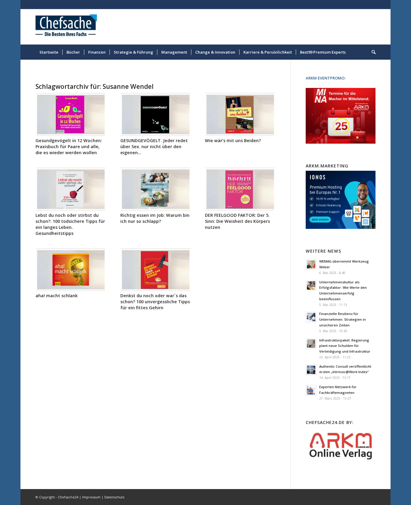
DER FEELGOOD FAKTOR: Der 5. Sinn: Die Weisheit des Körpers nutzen (237, 221)
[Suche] (371, 52)
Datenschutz (114, 497)
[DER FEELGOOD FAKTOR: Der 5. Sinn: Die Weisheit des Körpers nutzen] (240, 189)
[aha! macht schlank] (71, 269)
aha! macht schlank (57, 295)
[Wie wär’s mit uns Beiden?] (240, 114)
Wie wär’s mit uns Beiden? (233, 140)
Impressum (91, 497)
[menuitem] (49, 52)
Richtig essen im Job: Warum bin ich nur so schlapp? (155, 218)
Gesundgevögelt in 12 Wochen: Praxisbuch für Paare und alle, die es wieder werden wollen (69, 146)
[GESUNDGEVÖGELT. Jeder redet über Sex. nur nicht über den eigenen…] (155, 114)
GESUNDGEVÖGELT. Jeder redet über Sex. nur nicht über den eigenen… (154, 146)
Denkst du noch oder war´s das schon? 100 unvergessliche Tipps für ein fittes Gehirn (155, 301)
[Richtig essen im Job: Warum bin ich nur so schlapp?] (155, 189)
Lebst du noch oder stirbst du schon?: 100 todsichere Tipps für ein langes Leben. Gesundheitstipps (70, 224)
